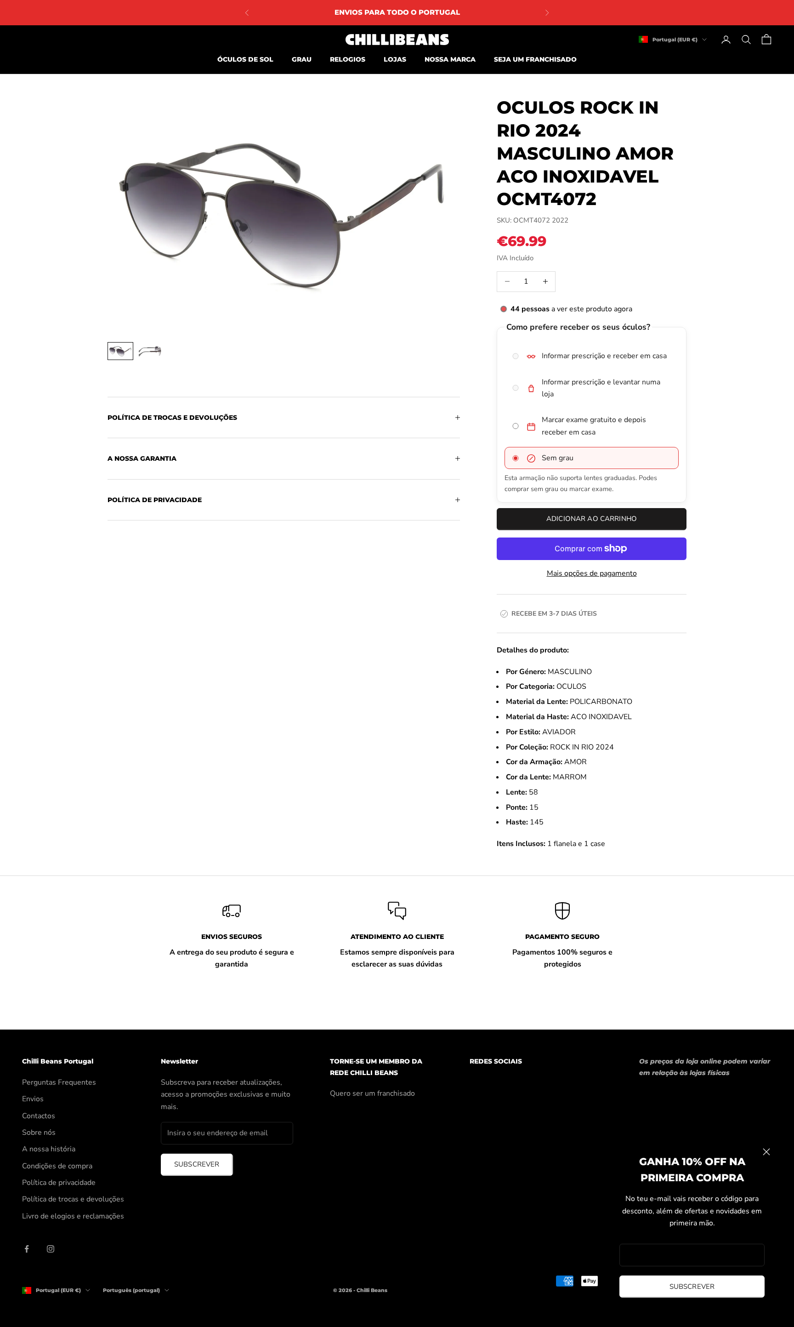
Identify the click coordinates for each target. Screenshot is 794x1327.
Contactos (38, 1116)
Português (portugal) (131, 1290)
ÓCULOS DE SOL (245, 59)
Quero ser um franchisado (372, 1093)
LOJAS (395, 59)
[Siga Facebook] (26, 1248)
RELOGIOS (347, 59)
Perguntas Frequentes (59, 1082)
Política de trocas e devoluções (73, 1199)
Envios (33, 1099)
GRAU (302, 59)
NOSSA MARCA (450, 59)
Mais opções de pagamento (592, 573)
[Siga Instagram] (50, 1248)
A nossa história (48, 1149)
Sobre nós (39, 1132)
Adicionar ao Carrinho (591, 518)
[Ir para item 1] (120, 351)
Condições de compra (57, 1166)
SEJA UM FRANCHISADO (535, 59)
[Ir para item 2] (150, 351)
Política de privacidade (59, 1183)
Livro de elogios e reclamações (73, 1216)
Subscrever (692, 1286)
